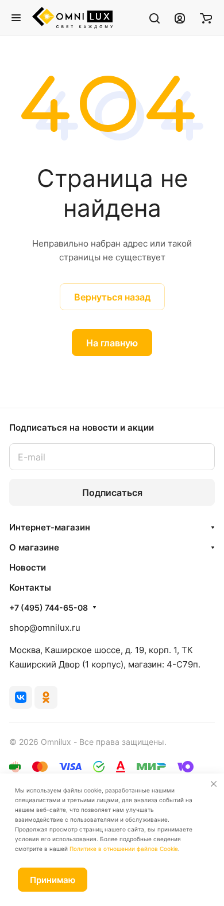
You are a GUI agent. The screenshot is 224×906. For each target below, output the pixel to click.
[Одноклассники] (45, 697)
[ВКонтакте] (20, 697)
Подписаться (112, 492)
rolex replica (157, 363)
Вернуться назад (112, 297)
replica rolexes (39, 363)
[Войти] (180, 18)
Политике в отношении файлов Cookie (123, 848)
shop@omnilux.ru (44, 627)
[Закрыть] (213, 784)
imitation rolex (101, 363)
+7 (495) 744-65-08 (48, 607)
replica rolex (106, 377)
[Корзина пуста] (206, 18)
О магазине (34, 547)
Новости (27, 567)
